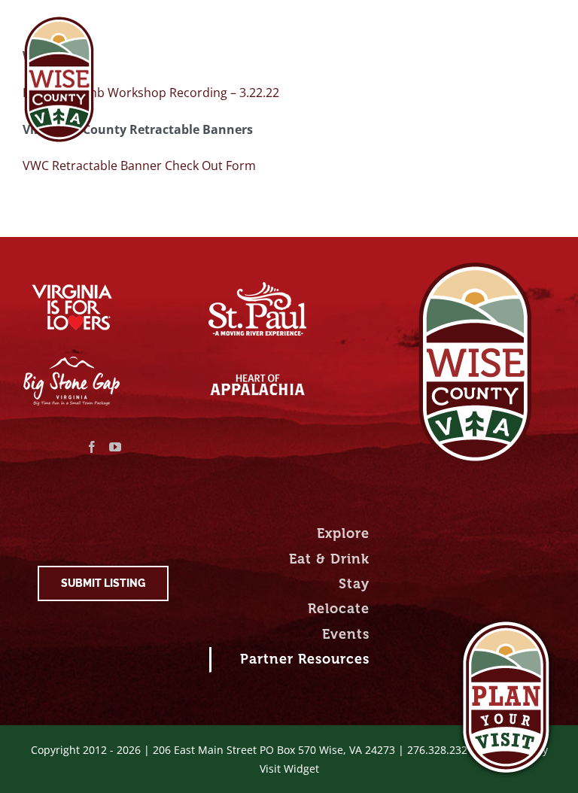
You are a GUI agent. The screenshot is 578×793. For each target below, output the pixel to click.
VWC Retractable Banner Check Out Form (139, 165)
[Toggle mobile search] (517, 24)
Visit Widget (289, 768)
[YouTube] (115, 447)
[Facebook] (92, 447)
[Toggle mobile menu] (547, 24)
